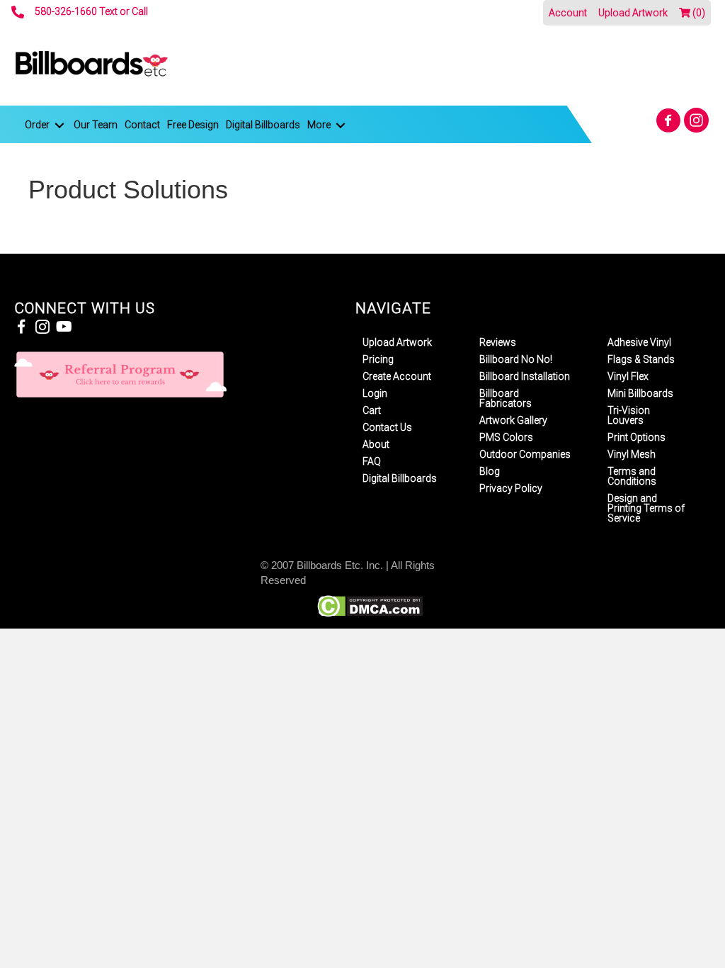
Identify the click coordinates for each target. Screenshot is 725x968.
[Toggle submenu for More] (340, 125)
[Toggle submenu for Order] (59, 125)
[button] (668, 120)
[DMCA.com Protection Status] (370, 605)
